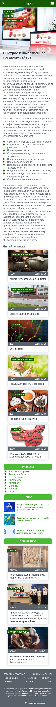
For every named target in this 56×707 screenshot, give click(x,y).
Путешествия (16, 477)
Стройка (13, 485)
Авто (11, 491)
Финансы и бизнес (18, 474)
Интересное (15, 480)
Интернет (9, 11)
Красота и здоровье (19, 471)
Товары (13, 488)
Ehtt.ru (28, 3)
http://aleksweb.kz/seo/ (15, 95)
